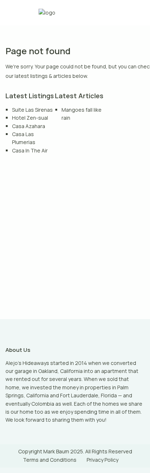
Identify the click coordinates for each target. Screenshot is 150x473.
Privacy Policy (102, 459)
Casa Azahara (28, 126)
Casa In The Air (30, 150)
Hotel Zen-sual (30, 117)
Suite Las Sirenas (32, 109)
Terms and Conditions (49, 459)
